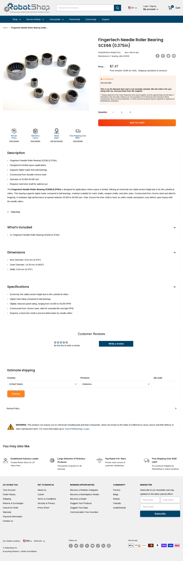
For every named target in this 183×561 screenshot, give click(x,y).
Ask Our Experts (56, 141)
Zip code (158, 378)
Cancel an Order (10, 507)
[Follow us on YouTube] (92, 546)
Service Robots (33, 19)
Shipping (7, 499)
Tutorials (117, 503)
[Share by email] (174, 56)
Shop (15, 19)
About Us (42, 490)
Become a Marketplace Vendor (84, 494)
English (38, 541)
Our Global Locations (11, 541)
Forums (116, 490)
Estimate (16, 394)
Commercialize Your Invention (84, 512)
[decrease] (113, 112)
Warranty (7, 512)
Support (105, 19)
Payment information (12, 516)
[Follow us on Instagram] (82, 546)
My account (149, 9)
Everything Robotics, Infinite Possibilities (20, 551)
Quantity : (103, 112)
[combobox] (85, 8)
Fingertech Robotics (109, 52)
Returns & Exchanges (13, 503)
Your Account (9, 490)
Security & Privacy (46, 503)
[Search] (117, 8)
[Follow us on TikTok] (98, 546)
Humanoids (55, 19)
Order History (9, 494)
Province (84, 378)
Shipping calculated (147, 70)
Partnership (74, 19)
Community (90, 19)
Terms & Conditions (47, 499)
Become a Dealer (78, 499)
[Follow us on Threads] (109, 546)
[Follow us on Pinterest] (87, 546)
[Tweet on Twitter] (168, 56)
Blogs (115, 494)
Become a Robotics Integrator (84, 490)
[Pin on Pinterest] (163, 56)
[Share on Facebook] (158, 56)
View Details (14, 141)
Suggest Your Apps (79, 507)
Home (5, 28)
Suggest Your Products (81, 503)
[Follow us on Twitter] (76, 546)
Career (41, 494)
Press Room (43, 507)
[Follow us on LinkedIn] (103, 546)
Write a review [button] (116, 344)
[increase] (130, 112)
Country (11, 378)
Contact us (8, 521)
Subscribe (160, 514)
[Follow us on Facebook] (71, 546)
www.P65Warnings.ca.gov (77, 429)
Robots (116, 499)
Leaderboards (119, 507)
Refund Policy (13, 408)
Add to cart (137, 122)
